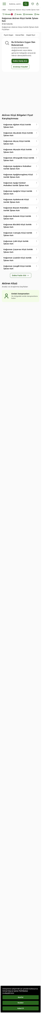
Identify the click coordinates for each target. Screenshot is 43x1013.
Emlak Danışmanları (20, 294)
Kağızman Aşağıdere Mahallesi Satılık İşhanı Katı (17, 167)
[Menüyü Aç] (4, 3)
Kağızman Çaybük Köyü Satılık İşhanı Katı (17, 259)
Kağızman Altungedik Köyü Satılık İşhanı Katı (18, 159)
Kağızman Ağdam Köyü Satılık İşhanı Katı (17, 125)
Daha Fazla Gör (19, 275)
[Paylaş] (37, 3)
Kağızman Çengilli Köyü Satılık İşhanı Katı (17, 267)
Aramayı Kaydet (20, 67)
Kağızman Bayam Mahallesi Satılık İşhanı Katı (15, 209)
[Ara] (26, 4)
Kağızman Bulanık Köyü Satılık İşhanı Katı (17, 217)
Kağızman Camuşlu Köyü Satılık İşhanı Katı (17, 234)
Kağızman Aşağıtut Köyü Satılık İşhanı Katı (17, 192)
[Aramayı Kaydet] (32, 3)
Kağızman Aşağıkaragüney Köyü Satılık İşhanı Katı (18, 175)
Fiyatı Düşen (8, 35)
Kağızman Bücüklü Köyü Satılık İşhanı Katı (17, 225)
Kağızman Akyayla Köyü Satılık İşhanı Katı (17, 150)
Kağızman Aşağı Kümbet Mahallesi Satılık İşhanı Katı (16, 184)
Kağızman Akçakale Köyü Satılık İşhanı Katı (18, 134)
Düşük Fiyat (30, 35)
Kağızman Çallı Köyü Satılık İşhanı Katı (15, 242)
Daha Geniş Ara (20, 61)
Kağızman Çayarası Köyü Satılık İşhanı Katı (18, 250)
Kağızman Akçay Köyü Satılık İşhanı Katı (16, 142)
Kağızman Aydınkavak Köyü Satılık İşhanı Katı (16, 200)
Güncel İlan (19, 35)
